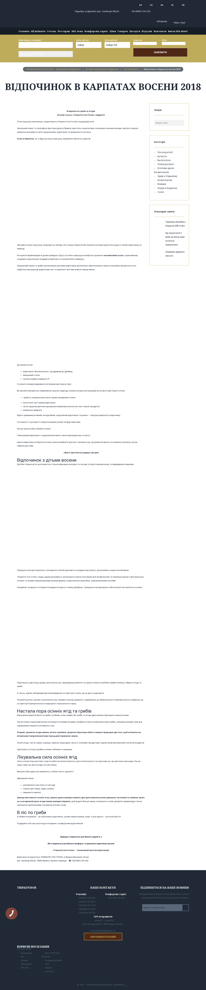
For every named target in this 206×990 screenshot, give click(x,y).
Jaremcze (162, 156)
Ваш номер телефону (30, 40)
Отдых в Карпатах (167, 188)
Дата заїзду (82, 40)
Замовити (160, 52)
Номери (24, 960)
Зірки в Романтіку (167, 176)
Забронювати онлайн (103, 937)
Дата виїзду (111, 40)
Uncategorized (165, 152)
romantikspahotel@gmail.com (103, 931)
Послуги (134, 31)
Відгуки (147, 31)
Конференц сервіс (96, 31)
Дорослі (137, 40)
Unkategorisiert (165, 164)
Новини (161, 184)
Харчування (26, 964)
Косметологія (164, 180)
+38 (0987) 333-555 (140, 11)
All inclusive (38, 31)
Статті (160, 192)
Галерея (122, 31)
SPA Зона (77, 31)
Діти (164, 40)
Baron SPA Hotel (178, 31)
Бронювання (26, 953)
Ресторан (64, 31)
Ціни (113, 31)
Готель (51, 31)
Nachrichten (164, 160)
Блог (47, 964)
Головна (24, 31)
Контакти (160, 31)
